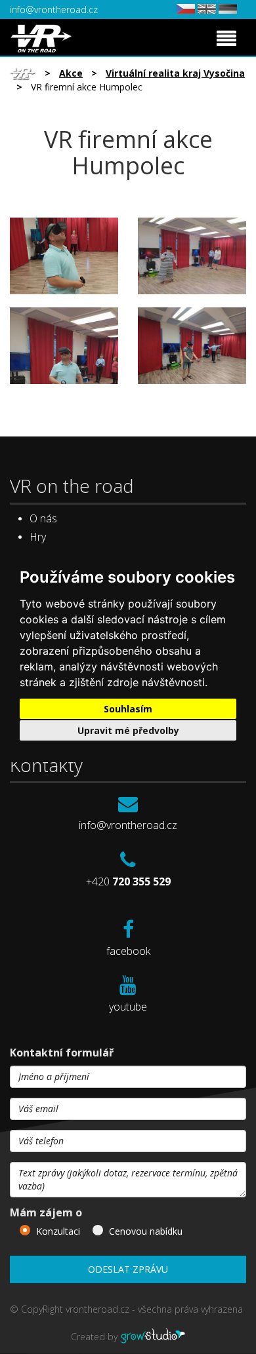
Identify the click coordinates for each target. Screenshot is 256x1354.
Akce (71, 73)
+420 (128, 881)
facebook (128, 951)
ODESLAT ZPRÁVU (128, 1269)
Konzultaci (58, 1231)
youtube (128, 1006)
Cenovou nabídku (145, 1231)
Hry (38, 537)
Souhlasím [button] (128, 709)
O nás (43, 518)
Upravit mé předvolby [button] (128, 730)
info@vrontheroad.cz (54, 9)
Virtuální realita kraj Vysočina (175, 73)
